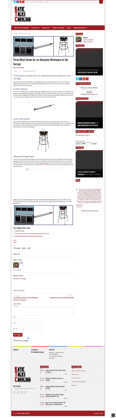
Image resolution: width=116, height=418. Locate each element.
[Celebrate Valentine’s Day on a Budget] (42, 379)
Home (27, 2)
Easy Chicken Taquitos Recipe (87, 72)
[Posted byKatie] (16, 267)
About (46, 2)
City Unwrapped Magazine (56, 356)
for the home (17, 248)
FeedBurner (94, 94)
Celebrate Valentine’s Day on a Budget (54, 379)
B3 (102, 413)
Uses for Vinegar (19, 231)
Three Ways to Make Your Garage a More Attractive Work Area (32, 233)
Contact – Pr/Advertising (36, 2)
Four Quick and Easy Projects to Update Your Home (29, 236)
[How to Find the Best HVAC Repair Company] (42, 371)
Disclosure (51, 358)
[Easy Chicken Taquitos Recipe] (89, 61)
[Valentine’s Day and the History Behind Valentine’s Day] (42, 396)
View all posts (88, 42)
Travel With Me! (79, 148)
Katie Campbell (17, 270)
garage (24, 248)
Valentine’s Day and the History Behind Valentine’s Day (54, 395)
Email (14, 323)
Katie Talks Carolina (23, 413)
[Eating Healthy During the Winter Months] (42, 388)
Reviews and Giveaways (18, 67)
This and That (35, 28)
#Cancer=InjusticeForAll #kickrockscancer (62, 298)
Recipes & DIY (46, 28)
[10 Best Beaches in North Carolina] (89, 163)
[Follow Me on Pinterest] (90, 210)
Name (14, 317)
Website (15, 328)
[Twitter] (15, 2)
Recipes (74, 385)
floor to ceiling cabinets (42, 163)
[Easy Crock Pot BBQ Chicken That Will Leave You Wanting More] (42, 404)
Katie (21, 263)
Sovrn (14, 240)
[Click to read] (23, 283)
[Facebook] (17, 2)
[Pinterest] (23, 2)
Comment (15, 306)
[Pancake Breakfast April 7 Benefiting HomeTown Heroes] (89, 114)
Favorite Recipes (80, 46)
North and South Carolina (82, 99)
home (29, 248)
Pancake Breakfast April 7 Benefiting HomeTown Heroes (87, 124)
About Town (75, 374)
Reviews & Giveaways (58, 28)
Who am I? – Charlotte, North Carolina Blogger (56, 353)
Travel (69, 28)
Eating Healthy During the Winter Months (55, 387)
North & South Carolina (21, 28)
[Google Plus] (20, 2)
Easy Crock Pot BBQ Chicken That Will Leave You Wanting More (55, 403)
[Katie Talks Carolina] (22, 21)
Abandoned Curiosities (80, 28)
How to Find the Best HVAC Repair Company (55, 371)
